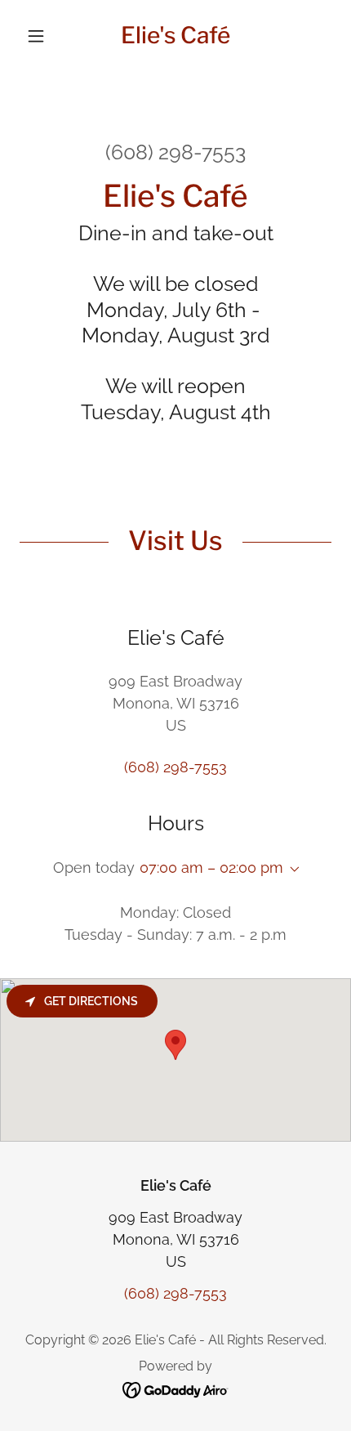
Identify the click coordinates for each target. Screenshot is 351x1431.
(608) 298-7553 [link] (175, 152)
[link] (175, 36)
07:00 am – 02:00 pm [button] (211, 867)
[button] (43, 36)
